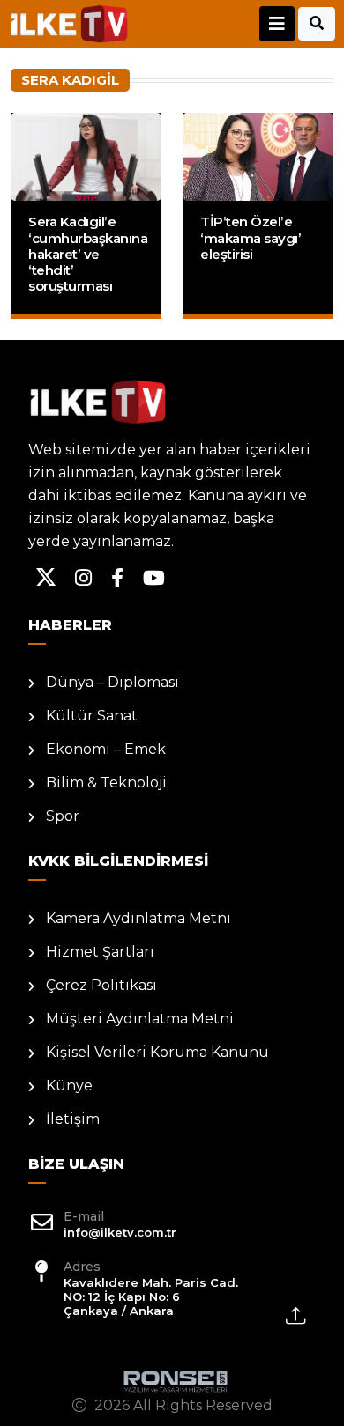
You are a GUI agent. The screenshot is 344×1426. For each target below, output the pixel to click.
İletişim (73, 1119)
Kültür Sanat (92, 715)
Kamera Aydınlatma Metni (138, 918)
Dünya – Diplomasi (112, 682)
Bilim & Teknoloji (106, 782)
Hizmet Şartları (100, 951)
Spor (62, 816)
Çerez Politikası (101, 985)
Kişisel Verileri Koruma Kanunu (157, 1052)
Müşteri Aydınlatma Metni (140, 1018)
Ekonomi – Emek (106, 749)
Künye (69, 1085)
